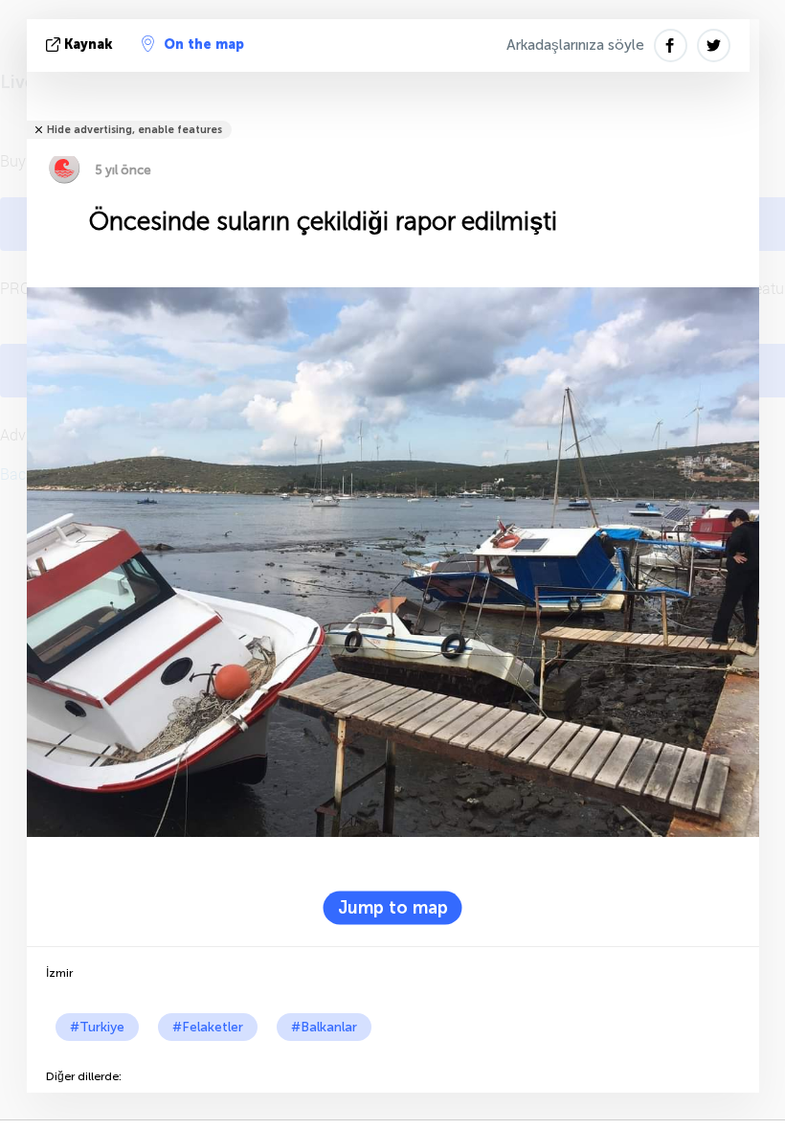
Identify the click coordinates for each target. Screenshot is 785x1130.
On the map (204, 44)
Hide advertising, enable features (134, 130)
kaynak (88, 44)
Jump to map (393, 906)
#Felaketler (207, 1027)
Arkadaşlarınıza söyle (575, 45)
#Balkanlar (324, 1027)
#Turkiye (97, 1027)
